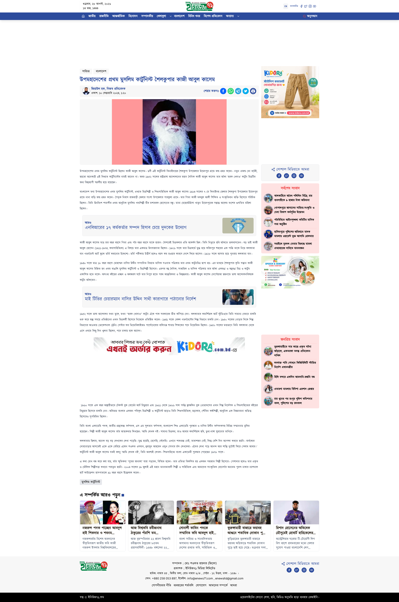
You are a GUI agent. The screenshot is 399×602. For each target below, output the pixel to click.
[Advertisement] (173, 42)
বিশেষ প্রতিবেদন (213, 16)
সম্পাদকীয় (147, 16)
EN (285, 6)
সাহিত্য (86, 71)
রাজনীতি (104, 16)
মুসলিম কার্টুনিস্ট (91, 482)
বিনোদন (133, 16)
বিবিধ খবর (194, 16)
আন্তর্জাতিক (118, 16)
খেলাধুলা (161, 16)
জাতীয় (92, 16)
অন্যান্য (230, 16)
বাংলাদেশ (179, 16)
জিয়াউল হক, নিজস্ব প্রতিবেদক (108, 89)
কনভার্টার (294, 6)
